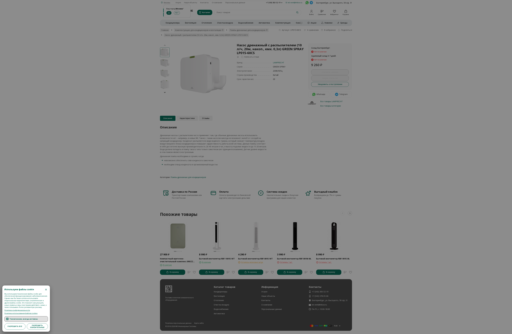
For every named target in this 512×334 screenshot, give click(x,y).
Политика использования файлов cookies (20, 313)
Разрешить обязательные (37, 326)
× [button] (46, 289)
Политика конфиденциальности (17, 310)
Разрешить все (15, 326)
